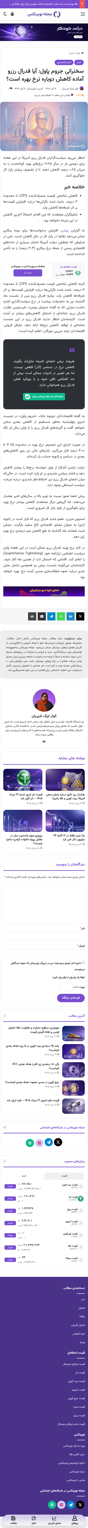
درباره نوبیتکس (77, 1472)
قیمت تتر (80, 1373)
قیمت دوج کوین (76, 1398)
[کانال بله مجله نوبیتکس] (44, 398)
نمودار (10, 1186)
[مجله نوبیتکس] (44, 14)
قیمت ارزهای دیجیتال (74, 1364)
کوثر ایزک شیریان (70, 89)
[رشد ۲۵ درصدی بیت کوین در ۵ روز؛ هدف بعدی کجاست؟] (73, 1051)
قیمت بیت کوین (76, 1381)
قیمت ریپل (79, 1416)
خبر (83, 1299)
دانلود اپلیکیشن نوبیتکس (71, 1463)
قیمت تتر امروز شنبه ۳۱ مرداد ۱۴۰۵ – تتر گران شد (25, 796)
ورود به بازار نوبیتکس (74, 1446)
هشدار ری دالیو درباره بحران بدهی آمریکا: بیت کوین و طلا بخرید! (65, 796)
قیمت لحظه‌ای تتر (68, 267)
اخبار (71, 53)
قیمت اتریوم (78, 1390)
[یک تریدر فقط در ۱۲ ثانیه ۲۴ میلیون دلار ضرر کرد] (65, 821)
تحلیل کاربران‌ (78, 1325)
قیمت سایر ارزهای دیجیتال (71, 1424)
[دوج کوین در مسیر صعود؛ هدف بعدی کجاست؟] (73, 1088)
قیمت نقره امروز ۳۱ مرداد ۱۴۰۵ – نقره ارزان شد (33, 1100)
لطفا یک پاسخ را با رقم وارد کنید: (68, 977)
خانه (78, 53)
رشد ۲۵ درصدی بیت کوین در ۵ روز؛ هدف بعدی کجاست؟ (32, 1048)
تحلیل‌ (82, 1308)
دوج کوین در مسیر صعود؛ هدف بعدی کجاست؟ (32, 1082)
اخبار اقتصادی (64, 62)
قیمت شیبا (79, 1407)
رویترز (65, 230)
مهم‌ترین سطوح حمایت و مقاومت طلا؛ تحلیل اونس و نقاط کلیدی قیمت (33, 1030)
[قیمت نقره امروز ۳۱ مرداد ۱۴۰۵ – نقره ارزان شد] (73, 1106)
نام (82, 929)
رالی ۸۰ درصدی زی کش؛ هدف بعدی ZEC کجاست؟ (35, 1066)
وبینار (82, 1342)
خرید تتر (28, 273)
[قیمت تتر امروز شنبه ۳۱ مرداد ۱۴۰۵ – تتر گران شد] (22, 780)
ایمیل (81, 946)
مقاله (82, 1317)
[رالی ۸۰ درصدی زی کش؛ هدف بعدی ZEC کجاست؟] (73, 1069)
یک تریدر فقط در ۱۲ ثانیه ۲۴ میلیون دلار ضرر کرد (69, 837)
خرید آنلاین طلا (77, 1455)
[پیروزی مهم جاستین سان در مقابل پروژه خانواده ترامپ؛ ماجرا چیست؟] (22, 821)
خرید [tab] (24, 1176)
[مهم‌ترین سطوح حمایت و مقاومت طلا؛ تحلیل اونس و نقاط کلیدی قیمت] (73, 1033)
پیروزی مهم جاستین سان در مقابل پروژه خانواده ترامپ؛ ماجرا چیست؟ (24, 839)
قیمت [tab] (64, 1176)
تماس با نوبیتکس (76, 1480)
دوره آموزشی (78, 1334)
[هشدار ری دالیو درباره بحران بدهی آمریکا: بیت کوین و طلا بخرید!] (65, 780)
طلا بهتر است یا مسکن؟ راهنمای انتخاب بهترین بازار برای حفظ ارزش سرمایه (39, 4)
